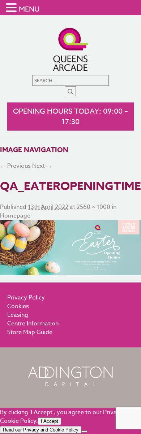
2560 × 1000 (93, 207)
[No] (84, 431)
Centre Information (33, 323)
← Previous (15, 166)
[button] (12, 8)
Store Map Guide (29, 332)
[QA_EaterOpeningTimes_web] (70, 247)
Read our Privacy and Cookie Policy (40, 430)
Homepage (15, 215)
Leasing (17, 315)
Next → (42, 166)
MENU (29, 9)
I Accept (49, 421)
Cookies (18, 306)
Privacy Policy (26, 297)
